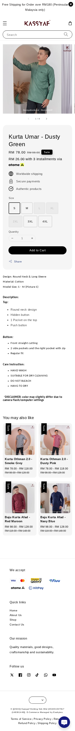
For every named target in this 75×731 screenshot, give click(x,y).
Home (13, 610)
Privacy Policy (43, 719)
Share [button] (18, 261)
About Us (16, 615)
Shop (13, 619)
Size (11, 198)
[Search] (66, 34)
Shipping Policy (47, 723)
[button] (5, 23)
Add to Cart (37, 250)
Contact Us (17, 624)
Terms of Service (21, 719)
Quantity (14, 231)
